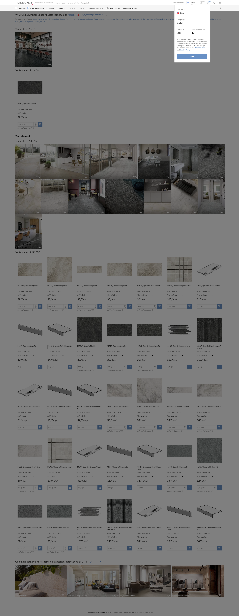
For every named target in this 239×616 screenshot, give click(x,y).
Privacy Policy (200, 48)
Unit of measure (198, 29)
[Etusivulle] (24, 3)
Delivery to (181, 10)
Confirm (192, 56)
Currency (180, 29)
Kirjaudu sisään (178, 3)
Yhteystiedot (85, 3)
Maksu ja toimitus (73, 3)
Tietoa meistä (60, 3)
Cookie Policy (185, 50)
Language (181, 20)
